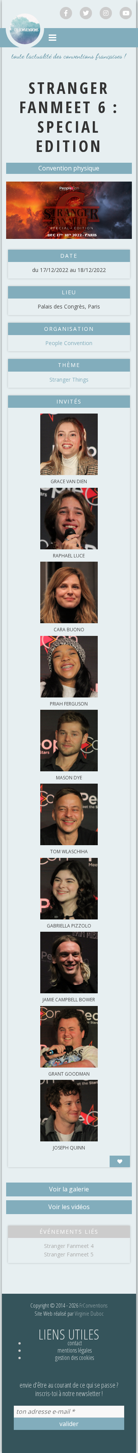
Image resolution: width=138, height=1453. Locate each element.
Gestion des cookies (74, 1357)
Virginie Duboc (89, 1313)
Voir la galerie (69, 1189)
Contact (74, 1343)
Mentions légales (75, 1350)
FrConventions (93, 1305)
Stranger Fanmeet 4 (69, 1245)
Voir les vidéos (69, 1207)
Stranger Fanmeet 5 (69, 1254)
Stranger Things (69, 379)
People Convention (68, 343)
